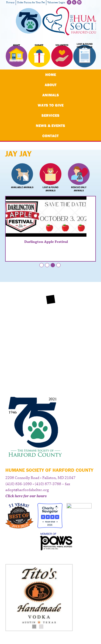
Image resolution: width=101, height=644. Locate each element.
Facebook (69, 2)
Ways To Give (51, 105)
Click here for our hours (26, 496)
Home (50, 74)
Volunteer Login (56, 2)
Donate (39, 45)
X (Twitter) (74, 2)
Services (50, 115)
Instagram (79, 2)
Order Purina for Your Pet (31, 2)
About (51, 84)
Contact (50, 135)
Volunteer (61, 45)
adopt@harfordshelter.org (27, 490)
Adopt (16, 45)
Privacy (10, 2)
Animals (50, 95)
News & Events (50, 125)
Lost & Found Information (85, 46)
